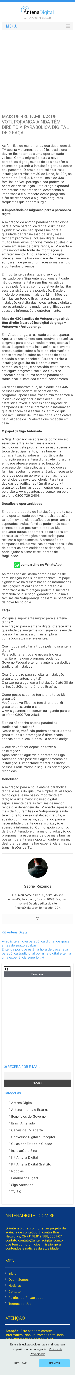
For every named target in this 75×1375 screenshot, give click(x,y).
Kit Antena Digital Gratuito (31, 1164)
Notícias (17, 1171)
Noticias (14, 1286)
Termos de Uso (19, 1304)
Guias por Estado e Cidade (31, 1144)
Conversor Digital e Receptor (33, 1137)
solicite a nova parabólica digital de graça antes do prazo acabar (36, 943)
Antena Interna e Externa (30, 1110)
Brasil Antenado (23, 1123)
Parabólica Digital (24, 1178)
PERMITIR (54, 1363)
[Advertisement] (37, 71)
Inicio (12, 1273)
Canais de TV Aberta (27, 1130)
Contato (14, 1292)
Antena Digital (22, 1103)
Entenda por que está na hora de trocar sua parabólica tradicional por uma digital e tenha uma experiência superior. (36, 953)
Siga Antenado (22, 1185)
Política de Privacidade (25, 1298)
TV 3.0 (16, 1192)
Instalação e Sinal (24, 1151)
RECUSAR (20, 1363)
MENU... (12, 26)
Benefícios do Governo (28, 1116)
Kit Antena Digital (15, 932)
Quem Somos (18, 1279)
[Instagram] (37, 919)
